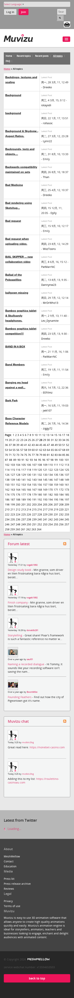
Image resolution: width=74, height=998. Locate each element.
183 (56, 494)
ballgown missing (16, 292)
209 (67, 504)
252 (39, 524)
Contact (8, 861)
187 (12, 499)
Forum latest (19, 543)
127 (12, 474)
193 (45, 499)
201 (23, 504)
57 (21, 450)
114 (7, 469)
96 (43, 460)
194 (50, 499)
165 (23, 489)
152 (18, 484)
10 (36, 435)
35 (67, 440)
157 (45, 484)
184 (61, 494)
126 (7, 474)
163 (12, 489)
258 (7, 529)
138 (7, 479)
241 (45, 519)
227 (34, 514)
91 (22, 460)
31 (52, 440)
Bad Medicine (14, 184)
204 (39, 504)
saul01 (30, 659)
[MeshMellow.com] (38, 959)
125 (67, 469)
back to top (37, 978)
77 (33, 455)
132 (39, 474)
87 (6, 460)
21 (14, 440)
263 (33, 529)
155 (34, 484)
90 (18, 460)
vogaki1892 (32, 565)
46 (44, 445)
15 (55, 435)
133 (45, 474)
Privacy (8, 901)
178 (29, 494)
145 (45, 479)
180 (39, 494)
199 (12, 504)
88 (10, 460)
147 (56, 479)
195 (56, 499)
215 (34, 509)
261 (23, 529)
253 (45, 524)
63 (44, 450)
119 (34, 469)
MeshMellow (12, 856)
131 (34, 474)
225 (23, 514)
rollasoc (48, 123)
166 (29, 489)
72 (14, 455)
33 (59, 440)
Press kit (9, 879)
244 (61, 519)
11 (40, 435)
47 (48, 445)
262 (28, 529)
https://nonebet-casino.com (47, 747)
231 (56, 514)
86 (67, 455)
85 (63, 455)
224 (18, 514)
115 (12, 469)
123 (56, 469)
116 (18, 469)
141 (23, 479)
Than (46, 177)
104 (18, 465)
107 (34, 465)
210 (7, 509)
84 (59, 455)
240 (39, 519)
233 (67, 514)
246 (7, 524)
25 (29, 440)
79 (40, 455)
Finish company (18, 602)
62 (40, 450)
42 (29, 445)
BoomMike (32, 692)
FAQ (8, 61)
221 (67, 509)
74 (21, 455)
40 (21, 445)
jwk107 (47, 410)
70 (6, 455)
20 (10, 440)
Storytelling (15, 635)
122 (50, 469)
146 (50, 479)
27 (37, 440)
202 (29, 504)
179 (34, 494)
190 (29, 499)
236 (18, 519)
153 (23, 484)
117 (23, 469)
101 (67, 460)
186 (7, 499)
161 (67, 484)
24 (25, 440)
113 (67, 465)
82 (52, 455)
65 (52, 450)
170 (50, 489)
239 (34, 519)
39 (17, 445)
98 (52, 460)
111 (56, 465)
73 (17, 455)
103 (12, 465)
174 (7, 494)
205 (45, 504)
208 (61, 504)
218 (50, 509)
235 (12, 519)
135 (56, 474)
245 (67, 519)
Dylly (53, 213)
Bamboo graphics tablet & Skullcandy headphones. (20, 315)
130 (29, 474)
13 (47, 435)
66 (56, 450)
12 (43, 435)
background (13, 113)
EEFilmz (48, 392)
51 (63, 445)
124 (61, 469)
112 (61, 465)
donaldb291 (32, 630)
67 (59, 450)
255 (56, 524)
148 (61, 479)
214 (29, 509)
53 (6, 450)
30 (48, 440)
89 (14, 460)
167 (34, 489)
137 (67, 474)
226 (29, 514)
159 (56, 484)
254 (50, 524)
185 (67, 494)
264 (39, 529)
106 (29, 465)
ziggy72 (47, 428)
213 (23, 509)
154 (29, 484)
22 (17, 440)
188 (18, 499)
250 (29, 524)
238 (29, 519)
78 (37, 455)
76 (29, 455)
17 (63, 435)
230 (50, 514)
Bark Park (11, 400)
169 (45, 489)
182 (50, 494)
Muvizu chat (18, 721)
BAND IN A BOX (15, 346)
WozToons (49, 249)
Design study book (20, 570)
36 (6, 445)
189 (23, 499)
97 (48, 460)
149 (67, 479)
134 (50, 474)
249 (23, 524)
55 (14, 450)
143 (34, 479)
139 (12, 479)
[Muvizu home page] (18, 37)
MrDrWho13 (50, 303)
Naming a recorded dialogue (26, 664)
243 (56, 519)
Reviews (9, 888)
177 (23, 494)
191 (34, 499)
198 (7, 504)
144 (39, 479)
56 (17, 450)
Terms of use (12, 906)
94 (35, 460)
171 (56, 489)
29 (44, 440)
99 (56, 460)
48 (52, 445)
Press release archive (17, 883)
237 (23, 519)
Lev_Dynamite (50, 320)
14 (51, 435)
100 (61, 460)
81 (48, 455)
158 (50, 484)
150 (7, 484)
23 (21, 440)
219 (56, 509)
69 (67, 450)
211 (12, 509)
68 (63, 450)
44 (37, 445)
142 (29, 479)
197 (67, 499)
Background (13, 95)
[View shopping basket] (67, 24)
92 (27, 460)
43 (33, 445)
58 (25, 450)
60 (33, 450)
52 (67, 445)
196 (61, 499)
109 (45, 465)
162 (7, 489)
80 (44, 455)
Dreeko (47, 87)
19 (6, 440)
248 (18, 524)
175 (12, 494)
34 (63, 440)
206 (50, 504)
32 (56, 440)
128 (18, 474)
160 (61, 484)
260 (18, 529)
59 (29, 450)
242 (50, 519)
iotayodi (46, 105)
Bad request (13, 220)
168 (39, 489)
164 (18, 489)
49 (56, 445)
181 (45, 494)
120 (39, 469)
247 (12, 524)
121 (45, 469)
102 (7, 465)
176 (18, 494)
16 (59, 435)
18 (67, 435)
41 (25, 445)
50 (59, 445)
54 (10, 450)
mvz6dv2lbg (28, 742)
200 (18, 504)
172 (61, 489)
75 (25, 455)
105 (23, 465)
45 (40, 445)
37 (10, 445)
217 (45, 509)
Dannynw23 (48, 285)
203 (34, 504)
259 (12, 529)
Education (10, 866)
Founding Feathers (20, 697)
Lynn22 (47, 141)
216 (39, 509)
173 (67, 489)
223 (12, 514)
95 (39, 460)
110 (50, 465)
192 (39, 499)
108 (39, 465)
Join (23, 12)
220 (61, 509)
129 (23, 474)
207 (56, 504)
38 (14, 445)
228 (39, 514)
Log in (10, 12)
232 (61, 514)
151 (12, 484)
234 (7, 519)
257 (67, 524)
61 (37, 450)
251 (34, 524)
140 (18, 479)
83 (56, 455)
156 (39, 484)
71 (10, 455)
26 (33, 440)
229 (45, 514)
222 (7, 514)
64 (48, 450)
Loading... (14, 829)
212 (18, 509)
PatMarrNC (48, 267)
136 (61, 474)
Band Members (15, 364)
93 (31, 460)
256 (61, 524)
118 (29, 469)
